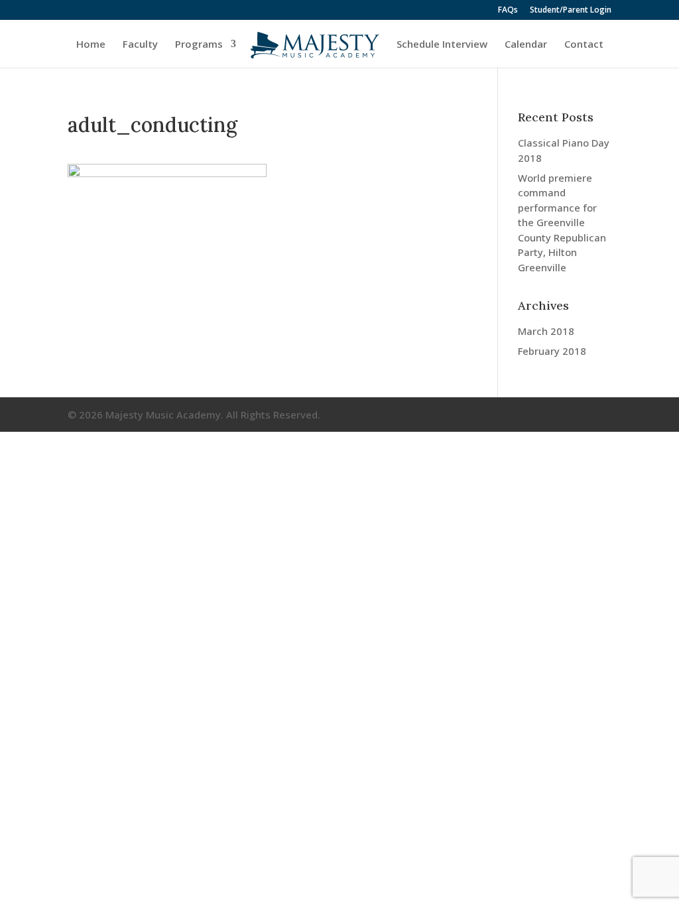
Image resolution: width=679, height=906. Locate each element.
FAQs (508, 10)
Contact (583, 44)
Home (90, 44)
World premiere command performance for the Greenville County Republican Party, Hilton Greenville (562, 222)
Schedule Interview (442, 44)
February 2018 (552, 350)
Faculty (140, 44)
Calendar (526, 44)
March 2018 (546, 331)
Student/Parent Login (570, 10)
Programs (199, 44)
